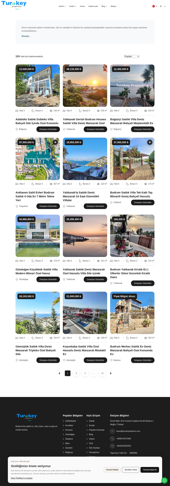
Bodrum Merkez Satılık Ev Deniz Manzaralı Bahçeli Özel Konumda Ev (131, 350)
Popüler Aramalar (96, 430)
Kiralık (71, 6)
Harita (82, 6)
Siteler (92, 439)
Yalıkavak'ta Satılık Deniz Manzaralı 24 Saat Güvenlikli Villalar (81, 196)
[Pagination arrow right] (111, 373)
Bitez (67, 443)
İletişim (113, 6)
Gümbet (68, 448)
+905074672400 (123, 439)
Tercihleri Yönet (131, 470)
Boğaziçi (69, 452)
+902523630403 (123, 446)
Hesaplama (94, 452)
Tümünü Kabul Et (150, 470)
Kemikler (69, 425)
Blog (103, 6)
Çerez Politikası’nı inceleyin (21, 478)
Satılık (61, 6)
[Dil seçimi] (153, 6)
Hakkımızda (93, 6)
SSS (91, 443)
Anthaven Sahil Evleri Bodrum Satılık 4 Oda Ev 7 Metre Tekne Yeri (35, 196)
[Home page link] (13, 5)
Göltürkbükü (70, 421)
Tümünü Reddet (112, 470)
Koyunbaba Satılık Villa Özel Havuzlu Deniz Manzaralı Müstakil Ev (84, 350)
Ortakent (69, 439)
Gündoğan (70, 434)
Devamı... (26, 36)
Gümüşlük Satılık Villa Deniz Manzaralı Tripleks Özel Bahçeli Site (36, 350)
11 (102, 373)
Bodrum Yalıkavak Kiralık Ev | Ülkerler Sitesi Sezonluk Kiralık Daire (130, 273)
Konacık (69, 430)
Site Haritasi (94, 448)
